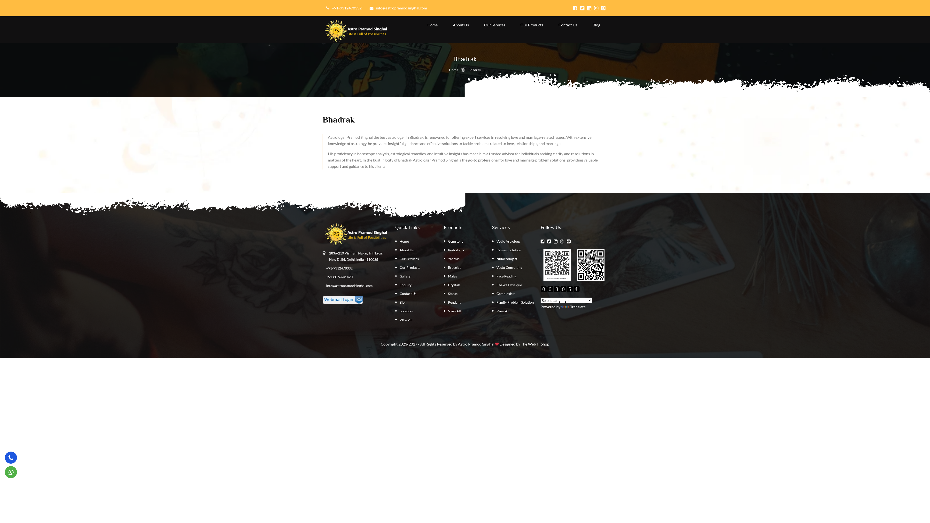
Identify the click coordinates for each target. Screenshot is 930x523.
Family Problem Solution (515, 302)
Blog (596, 25)
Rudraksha (456, 250)
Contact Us (567, 25)
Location (406, 311)
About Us (461, 25)
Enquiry (405, 285)
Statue (452, 294)
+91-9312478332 (339, 268)
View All (406, 320)
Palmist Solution (508, 250)
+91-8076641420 (339, 277)
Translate (578, 306)
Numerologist (506, 259)
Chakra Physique (509, 285)
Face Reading (506, 276)
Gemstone (455, 241)
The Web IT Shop (535, 344)
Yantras (453, 259)
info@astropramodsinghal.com (349, 286)
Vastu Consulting (509, 267)
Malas (452, 276)
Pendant (454, 302)
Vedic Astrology (508, 241)
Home (432, 25)
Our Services (494, 25)
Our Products (531, 25)
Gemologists (505, 294)
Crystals (454, 285)
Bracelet (454, 267)
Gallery (405, 276)
